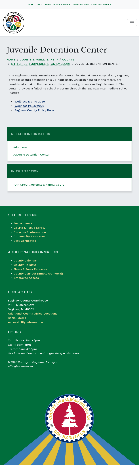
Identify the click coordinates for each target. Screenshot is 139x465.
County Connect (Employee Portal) (38, 273)
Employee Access (26, 278)
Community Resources (29, 236)
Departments (23, 223)
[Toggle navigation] (132, 22)
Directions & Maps (57, 4)
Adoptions (20, 147)
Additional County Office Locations (32, 313)
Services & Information (30, 232)
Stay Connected (25, 240)
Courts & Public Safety (39, 59)
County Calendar (25, 260)
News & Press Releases (30, 269)
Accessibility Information (25, 322)
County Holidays (25, 265)
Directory (35, 4)
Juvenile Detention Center (31, 154)
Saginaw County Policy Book (34, 110)
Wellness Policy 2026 (29, 106)
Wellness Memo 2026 (29, 101)
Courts (68, 59)
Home (11, 59)
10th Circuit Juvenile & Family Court (41, 64)
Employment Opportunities (92, 4)
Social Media (17, 318)
